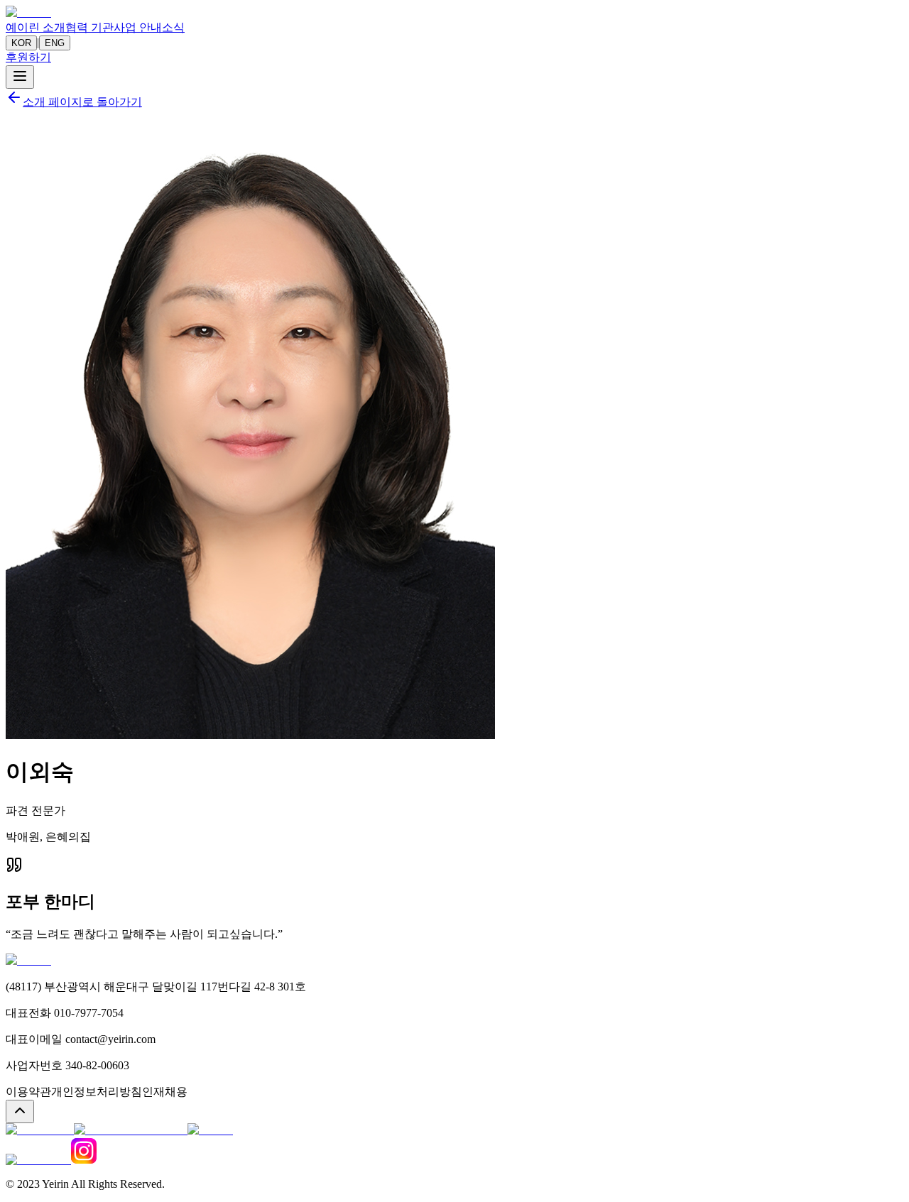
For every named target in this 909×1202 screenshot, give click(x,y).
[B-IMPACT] (38, 1160)
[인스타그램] (84, 1160)
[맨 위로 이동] (20, 1111)
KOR (21, 43)
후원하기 (28, 57)
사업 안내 (138, 27)
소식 (173, 27)
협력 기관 (89, 27)
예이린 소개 (35, 27)
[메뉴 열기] (20, 77)
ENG (55, 43)
